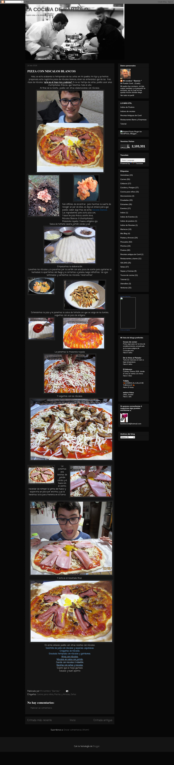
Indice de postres (127, 221)
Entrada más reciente (39, 720)
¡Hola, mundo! (128, 395)
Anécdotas (124, 175)
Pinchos (123, 246)
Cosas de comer (130, 342)
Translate (139, 163)
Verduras (124, 288)
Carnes (123, 179)
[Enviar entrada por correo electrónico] (67, 691)
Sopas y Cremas (127, 271)
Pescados (124, 242)
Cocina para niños (45, 694)
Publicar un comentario (41, 708)
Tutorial (123, 124)
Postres (123, 250)
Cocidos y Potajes (127, 188)
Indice (122, 213)
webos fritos (128, 392)
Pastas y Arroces (62, 694)
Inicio (73, 720)
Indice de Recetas (127, 225)
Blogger (96, 746)
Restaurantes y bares (129, 259)
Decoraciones (125, 196)
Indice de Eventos (127, 217)
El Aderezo (127, 369)
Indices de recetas (127, 111)
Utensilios (124, 284)
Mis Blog (123, 233)
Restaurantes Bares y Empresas (133, 120)
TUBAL (126, 381)
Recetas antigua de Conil (130, 254)
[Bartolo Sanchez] (128, 328)
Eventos (123, 208)
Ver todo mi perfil (127, 95)
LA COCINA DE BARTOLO (56, 9)
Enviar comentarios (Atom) (76, 730)
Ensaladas (124, 200)
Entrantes (124, 204)
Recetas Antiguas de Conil (131, 115)
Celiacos (123, 183)
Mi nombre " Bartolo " (132, 81)
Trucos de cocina (127, 275)
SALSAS (123, 263)
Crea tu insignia (125, 330)
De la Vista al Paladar (132, 358)
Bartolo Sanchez (125, 296)
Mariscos (124, 229)
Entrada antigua (103, 720)
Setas (73, 694)
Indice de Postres (127, 107)
